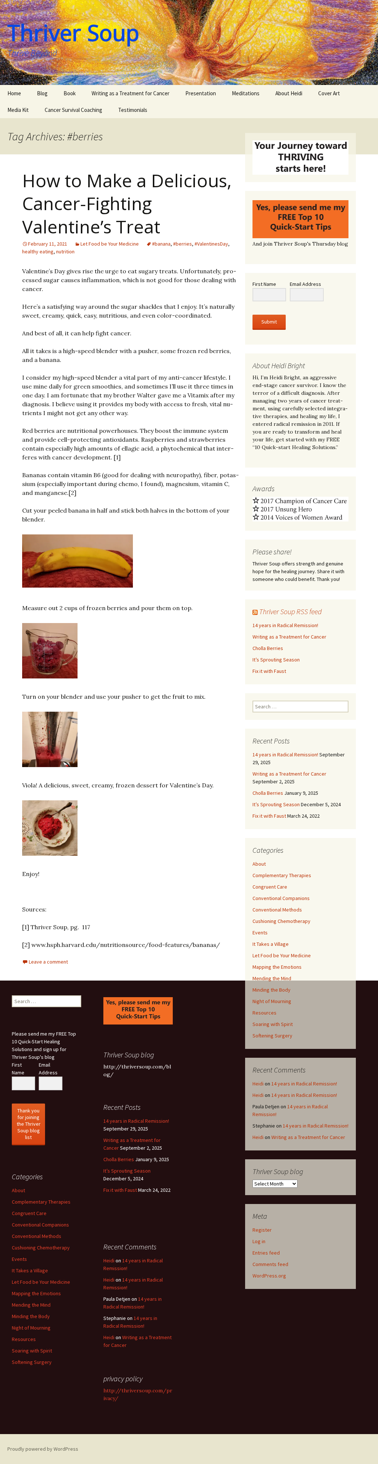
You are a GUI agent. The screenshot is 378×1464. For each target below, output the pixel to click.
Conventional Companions (281, 898)
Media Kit (18, 109)
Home (14, 93)
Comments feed (270, 1264)
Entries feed (266, 1252)
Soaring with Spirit (272, 1024)
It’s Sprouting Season (276, 659)
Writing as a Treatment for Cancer (130, 93)
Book (69, 93)
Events (260, 932)
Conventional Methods (277, 909)
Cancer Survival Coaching (73, 109)
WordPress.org (269, 1275)
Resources (264, 1012)
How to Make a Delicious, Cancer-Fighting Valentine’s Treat (126, 203)
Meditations (246, 93)
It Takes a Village (270, 944)
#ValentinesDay (211, 243)
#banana (161, 243)
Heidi (258, 1083)
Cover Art (329, 93)
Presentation (200, 93)
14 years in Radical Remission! (285, 625)
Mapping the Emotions (277, 967)
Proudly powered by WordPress (42, 1449)
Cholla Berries (267, 648)
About (259, 864)
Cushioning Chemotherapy (281, 921)
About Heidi (288, 93)
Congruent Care (269, 886)
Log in (258, 1241)
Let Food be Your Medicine (109, 243)
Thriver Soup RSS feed (290, 611)
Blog (42, 93)
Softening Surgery (272, 1035)
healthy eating (38, 251)
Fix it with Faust (269, 671)
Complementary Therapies (281, 875)
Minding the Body (271, 989)
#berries (182, 243)
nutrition (65, 251)
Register (262, 1230)
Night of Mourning (271, 1001)
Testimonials (132, 109)
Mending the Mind (271, 978)
